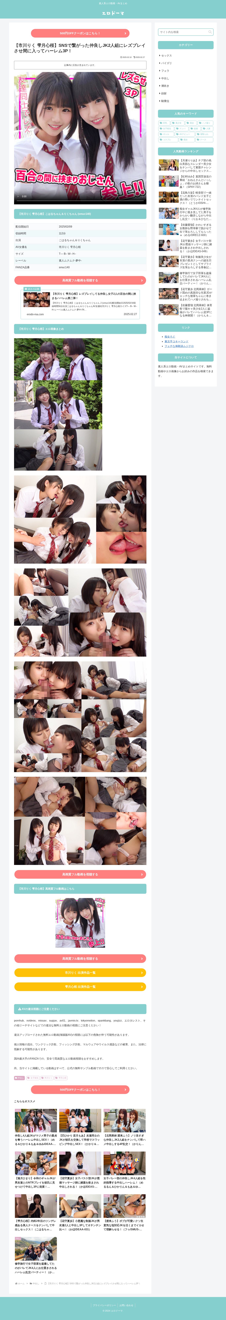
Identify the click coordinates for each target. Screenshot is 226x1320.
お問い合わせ (126, 1305)
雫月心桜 (63, 1078)
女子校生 (35, 1078)
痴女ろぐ (170, 336)
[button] (210, 32)
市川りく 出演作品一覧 (80, 972)
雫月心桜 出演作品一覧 (80, 986)
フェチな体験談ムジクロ (179, 346)
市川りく (48, 1078)
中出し (21, 1078)
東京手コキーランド (176, 341)
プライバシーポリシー (104, 1305)
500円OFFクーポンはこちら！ (80, 33)
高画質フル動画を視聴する (80, 280)
